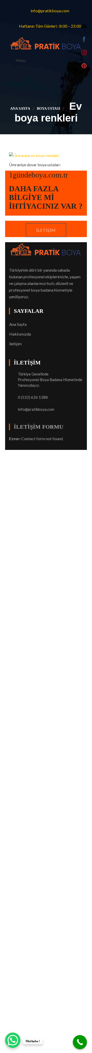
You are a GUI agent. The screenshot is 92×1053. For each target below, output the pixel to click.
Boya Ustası (48, 108)
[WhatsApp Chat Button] (12, 1040)
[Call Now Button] (80, 1042)
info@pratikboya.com (36, 409)
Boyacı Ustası (58, 453)
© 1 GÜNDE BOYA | (27, 453)
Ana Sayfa (20, 108)
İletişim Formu (38, 427)
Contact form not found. (36, 438)
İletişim (46, 230)
